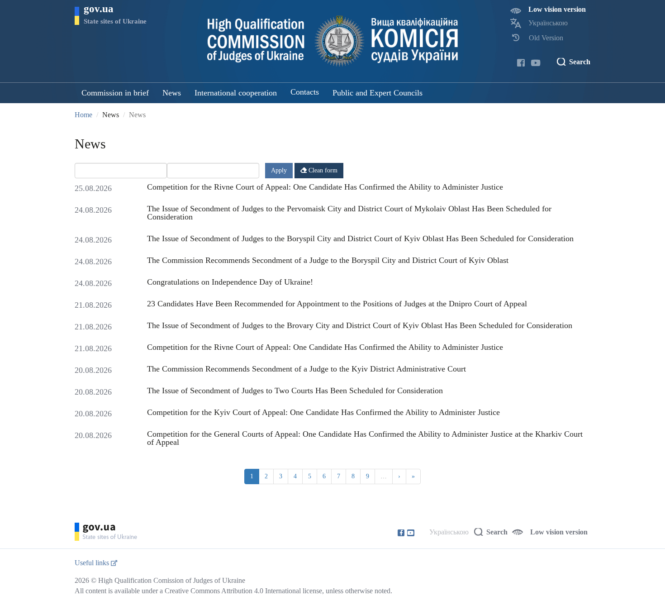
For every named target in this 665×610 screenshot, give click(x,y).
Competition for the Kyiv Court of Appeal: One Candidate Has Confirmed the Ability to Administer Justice (323, 412)
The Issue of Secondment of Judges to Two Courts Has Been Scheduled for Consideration (295, 390)
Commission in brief (115, 92)
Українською (548, 23)
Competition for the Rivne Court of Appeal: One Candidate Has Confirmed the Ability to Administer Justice (325, 187)
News (171, 92)
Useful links (93, 563)
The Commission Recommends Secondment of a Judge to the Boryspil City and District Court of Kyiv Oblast (327, 260)
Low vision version (557, 9)
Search (579, 62)
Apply (279, 170)
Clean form (322, 170)
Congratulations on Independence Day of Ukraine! (230, 282)
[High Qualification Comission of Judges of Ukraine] (332, 41)
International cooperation (236, 92)
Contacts (304, 91)
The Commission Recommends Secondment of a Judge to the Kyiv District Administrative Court (306, 369)
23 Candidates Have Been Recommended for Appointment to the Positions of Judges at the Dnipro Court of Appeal (337, 304)
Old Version (546, 38)
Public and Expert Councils (377, 92)
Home (83, 115)
